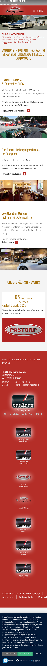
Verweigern (10, 654)
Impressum (8, 597)
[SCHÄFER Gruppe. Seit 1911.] (23, 407)
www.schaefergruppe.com (10, 5)
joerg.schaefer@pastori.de (28, 384)
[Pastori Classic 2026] (23, 330)
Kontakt (42, 597)
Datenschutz (26, 597)
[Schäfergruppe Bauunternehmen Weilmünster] (23, 432)
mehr (38, 654)
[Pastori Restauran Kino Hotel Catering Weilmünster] (23, 477)
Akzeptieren (25, 654)
